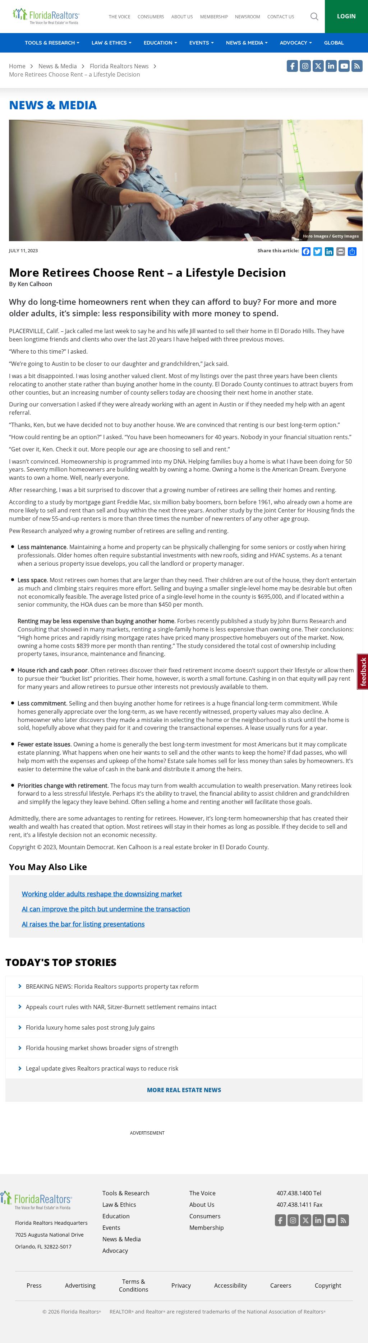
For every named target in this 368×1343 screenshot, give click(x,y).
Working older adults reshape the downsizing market (102, 893)
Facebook (292, 66)
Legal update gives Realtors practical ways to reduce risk (102, 1068)
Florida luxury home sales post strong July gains (90, 1027)
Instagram (305, 66)
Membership (214, 17)
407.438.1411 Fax (299, 1205)
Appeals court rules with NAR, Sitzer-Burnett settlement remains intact (121, 1007)
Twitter (318, 66)
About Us (202, 1205)
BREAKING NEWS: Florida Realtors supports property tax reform (112, 986)
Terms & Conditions (133, 1285)
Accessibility (230, 1285)
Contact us (280, 17)
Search (314, 22)
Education (158, 43)
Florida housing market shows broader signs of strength (102, 1048)
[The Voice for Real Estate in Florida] (44, 1200)
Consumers (151, 17)
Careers (280, 1285)
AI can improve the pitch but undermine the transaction (106, 909)
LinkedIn (331, 66)
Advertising (80, 1285)
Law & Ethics (109, 43)
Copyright (328, 1285)
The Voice (119, 17)
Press (34, 1285)
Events (199, 43)
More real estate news (184, 1090)
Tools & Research (50, 43)
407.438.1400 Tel (299, 1193)
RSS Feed (357, 66)
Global (334, 43)
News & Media (244, 43)
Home (17, 66)
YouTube (344, 66)
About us (182, 17)
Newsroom (247, 17)
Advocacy (293, 43)
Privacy (181, 1285)
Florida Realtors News (119, 66)
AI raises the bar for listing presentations (83, 924)
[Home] (49, 16)
